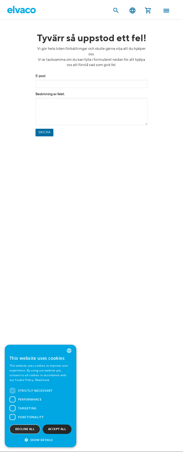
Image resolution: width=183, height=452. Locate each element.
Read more (42, 380)
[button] (40, 439)
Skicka (44, 132)
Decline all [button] (25, 429)
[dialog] (40, 396)
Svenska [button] (132, 10)
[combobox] (69, 350)
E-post (41, 76)
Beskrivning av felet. (50, 94)
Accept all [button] (57, 429)
